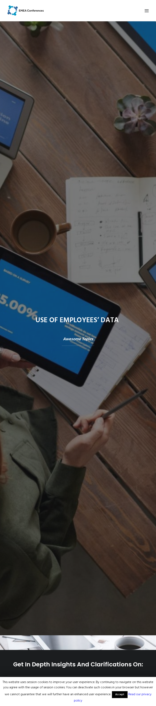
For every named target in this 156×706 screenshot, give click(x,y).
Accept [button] (119, 694)
